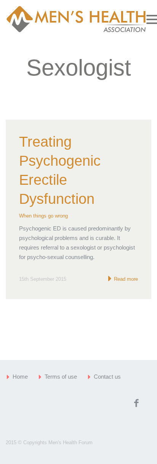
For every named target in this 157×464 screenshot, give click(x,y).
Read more (125, 279)
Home (20, 376)
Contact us (107, 376)
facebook (136, 403)
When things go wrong (43, 216)
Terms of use (61, 376)
